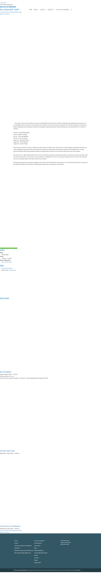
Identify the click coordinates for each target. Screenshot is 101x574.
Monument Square (7, 268)
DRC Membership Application (22, 553)
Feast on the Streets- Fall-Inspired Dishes (10, 526)
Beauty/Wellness (39, 550)
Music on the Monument (5, 372)
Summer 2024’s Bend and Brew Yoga (11, 12)
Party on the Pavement (62, 9)
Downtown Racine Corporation (23, 545)
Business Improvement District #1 (23, 550)
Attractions (37, 545)
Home (30, 9)
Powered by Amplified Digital (20, 570)
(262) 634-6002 (64, 544)
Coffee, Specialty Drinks (40, 553)
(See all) (11, 376)
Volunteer (17, 548)
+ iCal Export (13, 248)
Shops (36, 560)
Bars (35, 548)
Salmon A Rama (5, 14)
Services (36, 557)
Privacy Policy (77, 570)
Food (6, 262)
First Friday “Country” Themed (7, 451)
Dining (36, 555)
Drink (3, 262)
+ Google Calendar (5, 248)
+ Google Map (12, 270)
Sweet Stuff (37, 562)
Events (16, 543)
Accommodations (39, 540)
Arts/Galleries (38, 543)
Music (10, 262)
